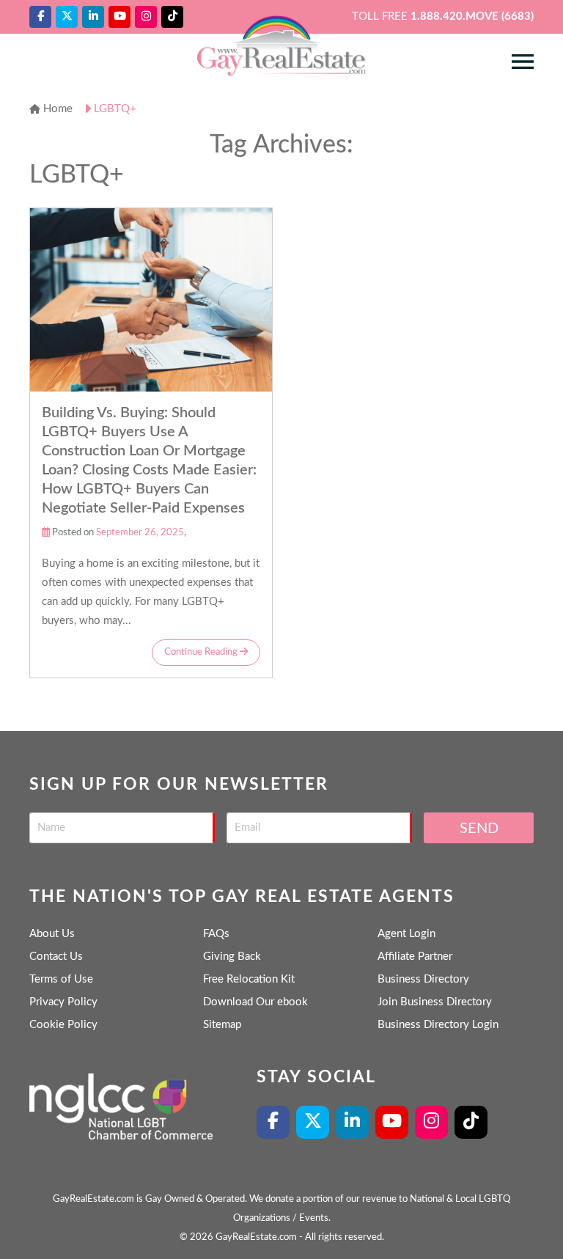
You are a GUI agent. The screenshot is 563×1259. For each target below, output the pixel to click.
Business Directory (423, 979)
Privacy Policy (63, 1001)
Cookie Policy (63, 1024)
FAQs (216, 933)
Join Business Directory (435, 1001)
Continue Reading (202, 652)
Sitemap (222, 1024)
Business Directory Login (438, 1024)
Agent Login (406, 933)
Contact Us (56, 956)
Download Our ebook (255, 1001)
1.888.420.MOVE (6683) (472, 16)
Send (479, 828)
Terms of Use (61, 979)
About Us (52, 933)
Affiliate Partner (415, 956)
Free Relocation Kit (249, 979)
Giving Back (232, 956)
